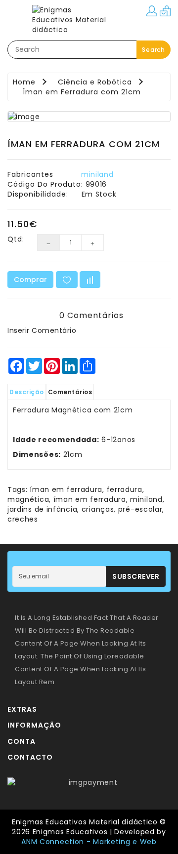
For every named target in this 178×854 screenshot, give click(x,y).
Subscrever (135, 576)
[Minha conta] (151, 10)
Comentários (70, 392)
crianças (98, 509)
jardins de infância (42, 509)
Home (24, 82)
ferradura (124, 489)
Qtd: (14, 239)
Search (153, 49)
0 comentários (91, 315)
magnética (28, 499)
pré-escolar (140, 509)
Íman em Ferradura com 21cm (82, 92)
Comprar (30, 280)
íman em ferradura (66, 489)
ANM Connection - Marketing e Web (88, 842)
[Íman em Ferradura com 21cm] (89, 116)
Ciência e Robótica (95, 82)
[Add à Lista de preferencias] (67, 279)
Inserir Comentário (41, 330)
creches (22, 519)
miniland (97, 174)
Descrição (26, 392)
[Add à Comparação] (90, 279)
